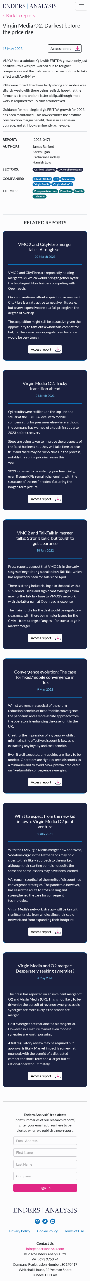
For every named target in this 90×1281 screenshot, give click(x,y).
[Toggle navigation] (81, 6)
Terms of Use (74, 1231)
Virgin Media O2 (62, 184)
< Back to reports (19, 15)
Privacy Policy (19, 1231)
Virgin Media (41, 184)
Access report (60, 48)
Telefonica (68, 179)
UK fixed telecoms (44, 169)
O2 (56, 179)
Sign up (45, 1188)
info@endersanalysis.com (45, 1248)
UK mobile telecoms (70, 169)
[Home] (30, 6)
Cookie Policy (47, 1231)
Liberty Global (42, 179)
